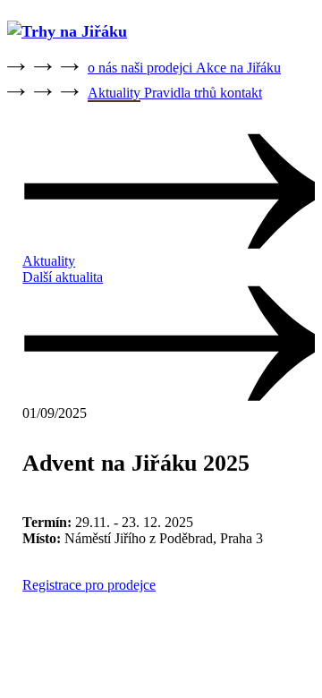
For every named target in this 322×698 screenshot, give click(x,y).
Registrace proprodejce (89, 584)
